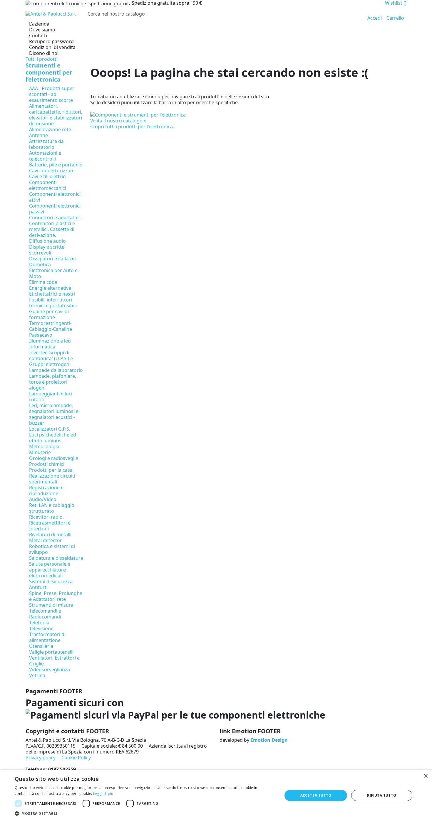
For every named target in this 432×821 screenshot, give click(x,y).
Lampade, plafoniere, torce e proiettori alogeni (52, 382)
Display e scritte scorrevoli (46, 250)
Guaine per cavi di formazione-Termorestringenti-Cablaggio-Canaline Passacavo (50, 323)
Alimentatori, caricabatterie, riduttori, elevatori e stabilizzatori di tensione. (55, 115)
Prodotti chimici (46, 464)
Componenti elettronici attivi (55, 197)
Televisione (41, 628)
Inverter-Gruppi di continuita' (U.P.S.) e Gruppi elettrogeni (51, 358)
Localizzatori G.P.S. (49, 429)
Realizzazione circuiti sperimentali (52, 479)
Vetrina (37, 675)
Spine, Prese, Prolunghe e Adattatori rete (55, 596)
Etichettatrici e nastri (52, 294)
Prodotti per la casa (51, 470)
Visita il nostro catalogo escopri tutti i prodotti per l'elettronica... (133, 123)
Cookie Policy (76, 757)
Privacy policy (41, 757)
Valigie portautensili (51, 652)
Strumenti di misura (51, 605)
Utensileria (41, 646)
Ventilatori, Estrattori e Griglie (54, 661)
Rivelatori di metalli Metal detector (50, 537)
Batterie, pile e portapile (55, 165)
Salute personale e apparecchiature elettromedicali (49, 570)
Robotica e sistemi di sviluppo (52, 549)
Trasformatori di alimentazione (47, 637)
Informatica (42, 347)
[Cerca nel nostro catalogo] (353, 13)
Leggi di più (103, 793)
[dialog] (216, 795)
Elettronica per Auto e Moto (53, 273)
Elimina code (43, 282)
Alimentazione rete (50, 129)
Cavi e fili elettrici (47, 176)
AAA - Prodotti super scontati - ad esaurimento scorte (51, 94)
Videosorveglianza (49, 669)
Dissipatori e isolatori (52, 259)
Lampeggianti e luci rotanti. (50, 396)
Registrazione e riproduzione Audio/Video (46, 493)
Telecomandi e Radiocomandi (45, 614)
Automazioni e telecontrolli (45, 156)
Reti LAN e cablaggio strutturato (51, 508)
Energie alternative (50, 288)
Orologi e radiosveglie (53, 458)
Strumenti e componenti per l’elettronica (49, 72)
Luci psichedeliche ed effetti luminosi (52, 438)
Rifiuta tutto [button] (381, 795)
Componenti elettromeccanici (47, 185)
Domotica (40, 264)
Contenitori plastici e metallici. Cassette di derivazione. (52, 229)
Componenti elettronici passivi (55, 209)
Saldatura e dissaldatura (56, 558)
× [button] (425, 776)
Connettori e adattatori (55, 217)
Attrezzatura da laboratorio (46, 144)
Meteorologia (44, 446)
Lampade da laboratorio (56, 370)
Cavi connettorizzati (51, 170)
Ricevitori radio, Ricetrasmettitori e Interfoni (50, 523)
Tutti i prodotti (42, 59)
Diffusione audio (47, 241)
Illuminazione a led (50, 341)
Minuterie (40, 452)
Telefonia (39, 623)
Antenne (38, 135)
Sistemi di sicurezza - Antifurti (52, 584)
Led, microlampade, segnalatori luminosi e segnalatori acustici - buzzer (53, 414)
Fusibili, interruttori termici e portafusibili (53, 302)
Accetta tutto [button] (315, 795)
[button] (144, 813)
